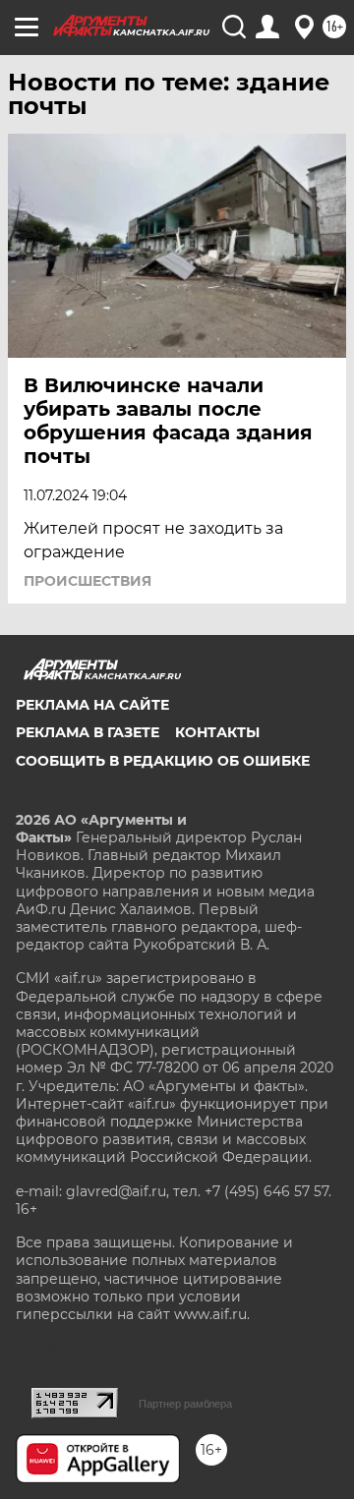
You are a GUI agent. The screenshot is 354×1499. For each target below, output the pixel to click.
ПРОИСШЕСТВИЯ (87, 581)
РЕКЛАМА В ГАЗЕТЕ (87, 732)
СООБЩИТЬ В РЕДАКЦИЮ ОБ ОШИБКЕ (163, 761)
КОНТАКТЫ (217, 732)
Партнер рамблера (185, 1404)
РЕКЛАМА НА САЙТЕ (92, 705)
